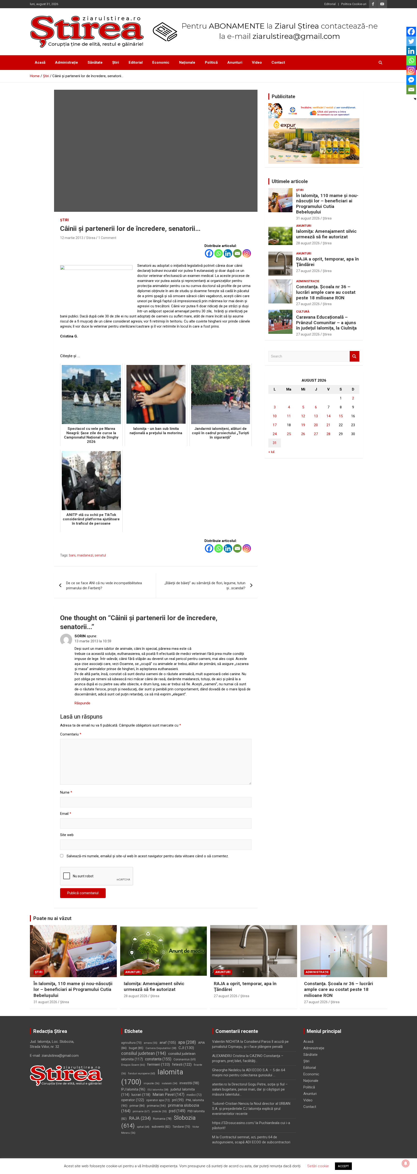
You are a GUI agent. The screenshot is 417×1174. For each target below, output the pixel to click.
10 (275, 416)
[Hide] (415, 99)
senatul (100, 555)
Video (257, 62)
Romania (162, 1118)
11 (289, 416)
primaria (156, 1105)
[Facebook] (209, 253)
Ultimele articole (290, 181)
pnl (178, 1100)
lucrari (141, 1094)
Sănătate (95, 62)
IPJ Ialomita (133, 1089)
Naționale (187, 62)
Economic (160, 62)
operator (132, 1100)
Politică (211, 62)
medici (194, 1095)
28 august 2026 (308, 243)
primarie (141, 1111)
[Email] (237, 253)
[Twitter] (411, 41)
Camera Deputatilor (161, 1048)
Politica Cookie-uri (353, 4)
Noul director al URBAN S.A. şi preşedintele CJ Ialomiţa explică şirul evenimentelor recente (251, 1108)
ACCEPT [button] (343, 1166)
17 (275, 425)
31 (275, 443)
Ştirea (327, 218)
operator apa (158, 1100)
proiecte (159, 1111)
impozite (152, 1083)
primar (137, 1105)
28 (328, 434)
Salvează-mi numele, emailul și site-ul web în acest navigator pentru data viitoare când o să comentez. (148, 856)
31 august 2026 (308, 218)
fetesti (182, 1064)
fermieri (158, 1064)
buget (136, 1048)
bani (72, 555)
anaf (168, 1042)
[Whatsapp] (218, 253)
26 (303, 434)
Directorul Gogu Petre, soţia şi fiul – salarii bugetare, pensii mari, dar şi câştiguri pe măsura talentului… (250, 1089)
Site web (67, 835)
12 (303, 416)
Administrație (66, 62)
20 (316, 425)
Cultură (302, 311)
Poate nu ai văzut (52, 918)
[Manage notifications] (406, 1163)
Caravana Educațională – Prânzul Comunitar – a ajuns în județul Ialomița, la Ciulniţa (326, 322)
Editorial (330, 4)
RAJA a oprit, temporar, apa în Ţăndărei (327, 261)
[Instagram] (247, 253)
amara (150, 1042)
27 (316, 434)
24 (275, 434)
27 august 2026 (308, 271)
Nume (66, 792)
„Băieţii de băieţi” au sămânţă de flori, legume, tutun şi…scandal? (205, 585)
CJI (186, 1048)
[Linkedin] (228, 253)
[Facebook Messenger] (411, 80)
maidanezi (85, 555)
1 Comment (107, 238)
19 (303, 425)
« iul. (271, 452)
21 (328, 425)
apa (187, 1042)
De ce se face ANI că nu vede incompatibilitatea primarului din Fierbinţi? (104, 585)
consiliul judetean (143, 1053)
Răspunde (82, 703)
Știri (115, 62)
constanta (158, 1059)
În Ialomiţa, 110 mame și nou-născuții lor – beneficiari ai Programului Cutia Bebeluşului (327, 204)
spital (143, 1126)
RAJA (140, 1118)
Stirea (90, 238)
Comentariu (70, 734)
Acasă (40, 62)
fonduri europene (141, 1073)
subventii (161, 1126)
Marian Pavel (168, 1094)
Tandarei (181, 1126)
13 (316, 416)
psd (177, 1111)
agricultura (131, 1042)
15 (341, 416)
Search (354, 356)
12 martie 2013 (71, 238)
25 (289, 434)
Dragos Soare (133, 1064)
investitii (189, 1083)
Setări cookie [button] (318, 1166)
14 (328, 416)
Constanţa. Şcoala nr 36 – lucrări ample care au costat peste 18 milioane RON (325, 292)
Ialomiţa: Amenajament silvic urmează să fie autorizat (326, 234)
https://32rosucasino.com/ (233, 1123)
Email (65, 813)
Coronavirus (185, 1059)
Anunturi (234, 62)
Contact (278, 62)
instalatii (169, 1083)
